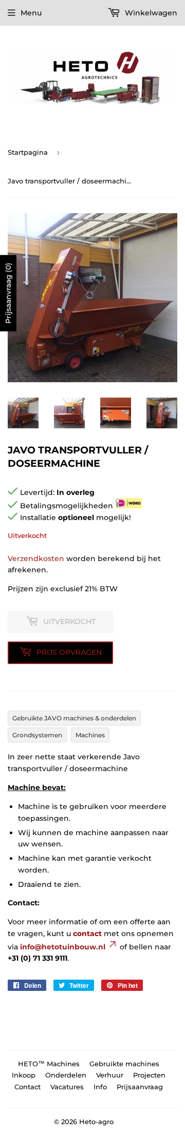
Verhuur (109, 1075)
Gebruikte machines (124, 1064)
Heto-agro (96, 1121)
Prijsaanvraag (140, 1087)
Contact (27, 1087)
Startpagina (28, 152)
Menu (31, 12)
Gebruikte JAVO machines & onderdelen (74, 718)
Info (100, 1087)
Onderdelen (65, 1075)
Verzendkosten (36, 558)
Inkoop (23, 1075)
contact (87, 933)
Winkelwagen (150, 12)
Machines (90, 735)
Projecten (149, 1075)
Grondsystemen (37, 735)
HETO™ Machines (49, 1064)
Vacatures (67, 1087)
